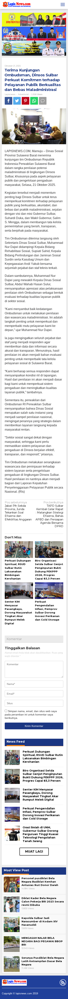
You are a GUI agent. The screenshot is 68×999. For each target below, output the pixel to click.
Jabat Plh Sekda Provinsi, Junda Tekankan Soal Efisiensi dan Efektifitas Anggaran (18, 511)
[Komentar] (42, 101)
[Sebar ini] (8, 101)
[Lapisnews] (16, 5)
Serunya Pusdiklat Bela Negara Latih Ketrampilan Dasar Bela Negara (43, 961)
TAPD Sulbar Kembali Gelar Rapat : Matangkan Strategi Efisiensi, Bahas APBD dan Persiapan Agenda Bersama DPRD (49, 514)
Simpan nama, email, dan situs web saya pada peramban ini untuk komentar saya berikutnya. (31, 714)
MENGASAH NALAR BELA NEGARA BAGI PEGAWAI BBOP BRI (42, 941)
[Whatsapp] (34, 101)
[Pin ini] (25, 101)
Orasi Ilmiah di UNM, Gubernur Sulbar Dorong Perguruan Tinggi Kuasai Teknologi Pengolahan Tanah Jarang (40, 834)
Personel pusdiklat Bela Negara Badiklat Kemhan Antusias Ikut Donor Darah (40, 881)
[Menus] (62, 4)
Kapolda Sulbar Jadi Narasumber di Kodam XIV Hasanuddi (40, 921)
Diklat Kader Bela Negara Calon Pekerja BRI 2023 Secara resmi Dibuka (43, 901)
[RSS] (62, 983)
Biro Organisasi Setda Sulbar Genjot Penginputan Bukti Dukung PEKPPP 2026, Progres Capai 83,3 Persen (43, 776)
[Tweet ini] (17, 101)
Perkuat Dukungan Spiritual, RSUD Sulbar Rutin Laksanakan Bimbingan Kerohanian (43, 757)
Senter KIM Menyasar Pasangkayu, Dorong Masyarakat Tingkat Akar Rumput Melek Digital (18, 612)
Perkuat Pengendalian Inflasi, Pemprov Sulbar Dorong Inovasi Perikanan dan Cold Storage (41, 813)
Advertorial (23, 94)
